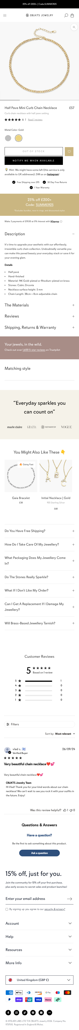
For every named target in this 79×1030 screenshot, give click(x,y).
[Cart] (72, 15)
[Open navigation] (4, 15)
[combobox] (60, 733)
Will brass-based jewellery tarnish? (30, 623)
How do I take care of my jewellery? (32, 544)
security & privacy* (54, 909)
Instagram (53, 174)
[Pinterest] (33, 1012)
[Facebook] (8, 1012)
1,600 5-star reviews (34, 349)
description (15, 233)
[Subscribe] (69, 899)
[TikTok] (24, 1012)
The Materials (17, 305)
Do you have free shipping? (25, 531)
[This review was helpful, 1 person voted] (64, 810)
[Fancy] (49, 1012)
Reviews (12, 316)
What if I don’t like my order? (26, 590)
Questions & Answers (39, 825)
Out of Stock (34, 151)
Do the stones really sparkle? (26, 577)
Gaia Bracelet (21, 498)
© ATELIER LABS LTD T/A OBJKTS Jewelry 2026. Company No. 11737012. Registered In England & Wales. (36, 1023)
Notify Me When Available (34, 160)
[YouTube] (41, 1012)
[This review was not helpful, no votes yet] (71, 810)
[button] (69, 151)
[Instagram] (16, 1012)
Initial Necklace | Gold (55, 498)
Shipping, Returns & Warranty (30, 327)
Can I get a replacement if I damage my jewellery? (34, 607)
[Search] (66, 15)
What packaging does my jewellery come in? (35, 561)
